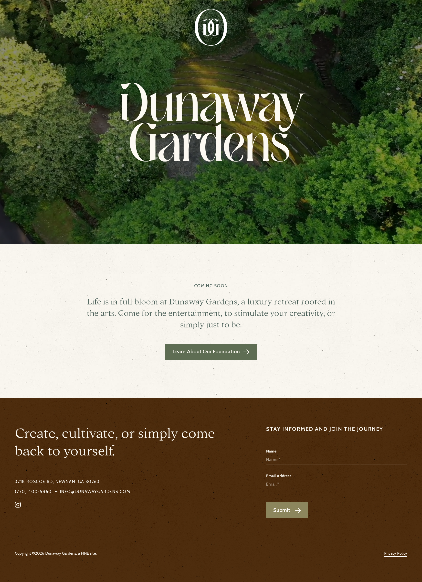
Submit (282, 510)
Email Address (279, 476)
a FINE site (87, 553)
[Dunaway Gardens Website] (211, 27)
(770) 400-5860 (33, 491)
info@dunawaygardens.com (95, 491)
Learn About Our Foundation (214, 351)
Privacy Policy (395, 553)
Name (271, 451)
